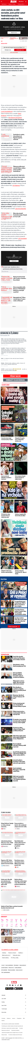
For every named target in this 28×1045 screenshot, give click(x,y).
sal (1, 41)
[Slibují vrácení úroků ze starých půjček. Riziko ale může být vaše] (6, 714)
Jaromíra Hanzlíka (20, 208)
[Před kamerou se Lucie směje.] (4, 37)
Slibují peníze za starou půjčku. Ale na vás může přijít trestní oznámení (18, 682)
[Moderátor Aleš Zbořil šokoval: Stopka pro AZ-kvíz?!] (6, 697)
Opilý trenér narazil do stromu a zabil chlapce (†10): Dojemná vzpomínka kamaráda (19, 778)
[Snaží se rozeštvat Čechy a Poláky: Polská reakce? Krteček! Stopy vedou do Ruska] (14, 590)
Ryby (25, 926)
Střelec (12, 926)
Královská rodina (16, 955)
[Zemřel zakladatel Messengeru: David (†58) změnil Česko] (6, 770)
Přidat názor (15, 376)
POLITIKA (4, 579)
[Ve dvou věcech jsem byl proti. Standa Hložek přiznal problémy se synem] (6, 706)
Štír (7, 926)
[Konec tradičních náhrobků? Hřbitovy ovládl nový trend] (6, 746)
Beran (2, 921)
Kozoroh (16, 926)
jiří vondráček (4, 970)
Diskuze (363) (4, 43)
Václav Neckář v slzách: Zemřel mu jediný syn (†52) (19, 665)
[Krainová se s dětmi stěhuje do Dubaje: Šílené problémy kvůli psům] (6, 730)
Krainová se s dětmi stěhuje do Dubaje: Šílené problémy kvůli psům (19, 729)
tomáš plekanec (18, 967)
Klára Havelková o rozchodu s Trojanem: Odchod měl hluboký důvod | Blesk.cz (19, 689)
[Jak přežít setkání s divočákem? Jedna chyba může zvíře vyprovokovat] (6, 762)
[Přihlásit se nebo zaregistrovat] (26, 1)
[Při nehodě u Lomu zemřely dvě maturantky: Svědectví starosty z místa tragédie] (6, 722)
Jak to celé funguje (14, 52)
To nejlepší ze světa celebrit (9, 949)
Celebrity (4, 952)
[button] (9, 988)
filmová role (11, 967)
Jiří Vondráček (22, 238)
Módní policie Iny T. (6, 955)
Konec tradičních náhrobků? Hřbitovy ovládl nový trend (19, 745)
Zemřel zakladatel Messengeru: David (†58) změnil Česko (19, 769)
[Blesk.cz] (13, 1)
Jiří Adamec (16, 185)
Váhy (2, 926)
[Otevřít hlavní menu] (1, 1)
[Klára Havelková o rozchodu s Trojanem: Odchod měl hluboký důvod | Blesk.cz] (6, 690)
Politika (2, 606)
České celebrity (5, 957)
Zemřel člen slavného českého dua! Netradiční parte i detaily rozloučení (19, 658)
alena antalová (23, 965)
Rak (16, 921)
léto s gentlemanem (5, 972)
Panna (26, 921)
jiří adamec (16, 965)
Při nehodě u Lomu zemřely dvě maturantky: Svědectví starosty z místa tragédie (19, 721)
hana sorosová (19, 970)
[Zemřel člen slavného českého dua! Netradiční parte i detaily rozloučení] (6, 659)
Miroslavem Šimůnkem (15, 117)
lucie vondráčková (9, 965)
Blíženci (11, 921)
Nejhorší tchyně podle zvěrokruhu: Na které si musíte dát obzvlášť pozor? (19, 932)
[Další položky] (26, 4)
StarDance (20, 952)
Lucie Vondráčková (6, 111)
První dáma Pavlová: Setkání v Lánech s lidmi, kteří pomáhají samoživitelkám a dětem (20, 612)
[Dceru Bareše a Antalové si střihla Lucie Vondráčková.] (14, 38)
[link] (7, 985)
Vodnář (21, 926)
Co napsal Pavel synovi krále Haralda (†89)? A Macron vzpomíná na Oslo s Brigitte (20, 604)
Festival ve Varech (12, 952)
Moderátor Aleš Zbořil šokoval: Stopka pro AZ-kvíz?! (19, 696)
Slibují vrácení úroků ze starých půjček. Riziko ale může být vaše (19, 712)
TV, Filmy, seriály (14, 957)
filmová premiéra (11, 970)
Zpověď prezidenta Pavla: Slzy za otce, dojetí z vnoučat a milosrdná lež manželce (21, 620)
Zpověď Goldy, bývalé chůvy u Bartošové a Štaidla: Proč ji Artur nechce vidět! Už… (19, 753)
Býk (7, 921)
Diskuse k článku (9, 333)
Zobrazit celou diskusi (15, 380)
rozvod (2, 965)
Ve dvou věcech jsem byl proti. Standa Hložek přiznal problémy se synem (19, 704)
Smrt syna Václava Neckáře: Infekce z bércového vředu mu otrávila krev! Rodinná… (19, 675)
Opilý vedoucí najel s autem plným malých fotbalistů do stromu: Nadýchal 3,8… (19, 737)
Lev (21, 921)
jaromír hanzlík (4, 967)
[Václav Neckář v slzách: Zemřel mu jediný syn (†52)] (6, 667)
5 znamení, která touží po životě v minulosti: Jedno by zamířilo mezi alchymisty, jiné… (19, 939)
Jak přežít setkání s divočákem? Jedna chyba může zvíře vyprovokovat (19, 761)
